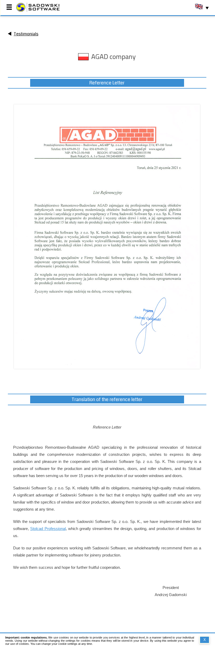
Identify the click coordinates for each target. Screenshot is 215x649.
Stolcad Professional (48, 528)
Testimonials (26, 34)
